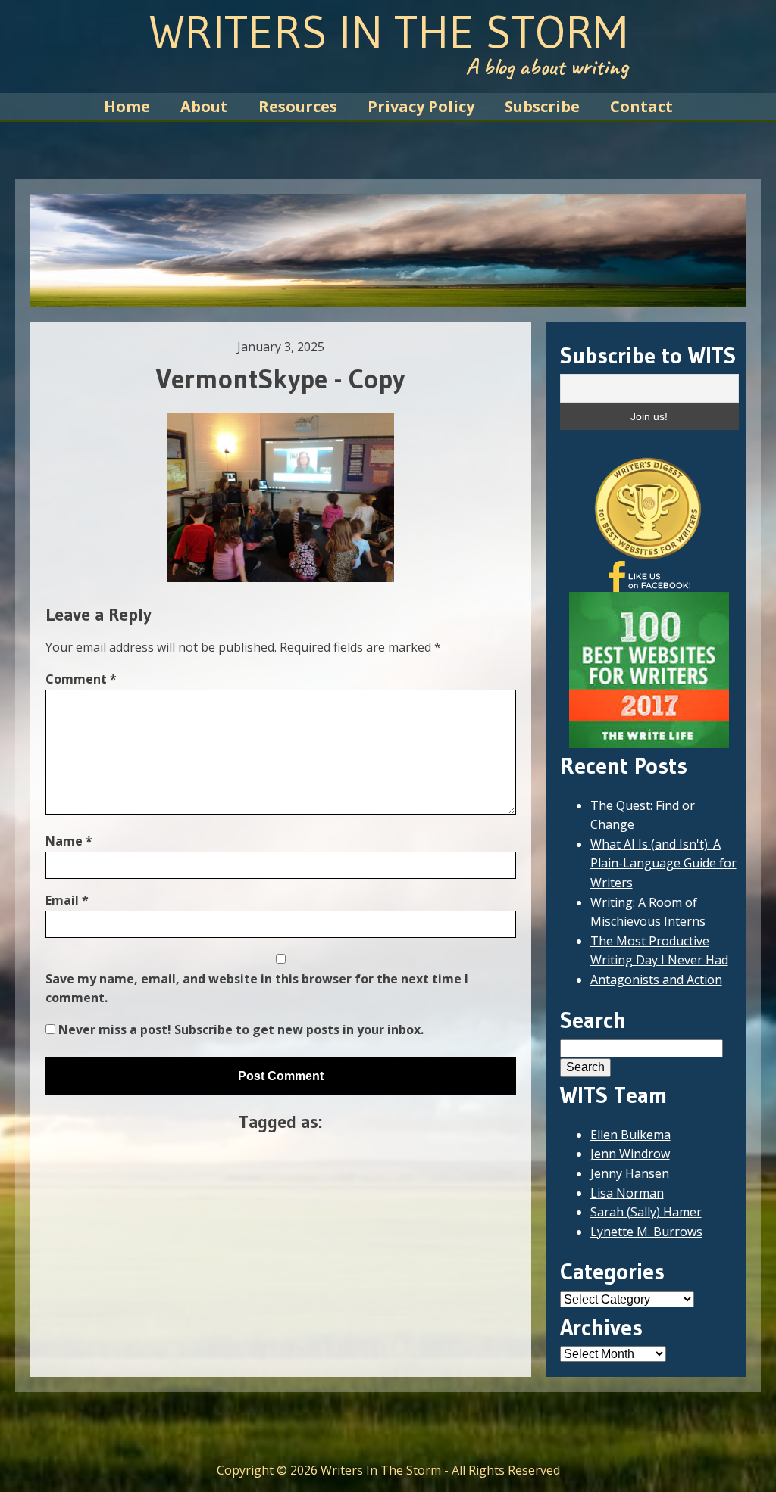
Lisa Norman (627, 1193)
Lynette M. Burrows (646, 1231)
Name (68, 841)
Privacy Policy (421, 106)
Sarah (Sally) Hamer (646, 1212)
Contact (641, 106)
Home (127, 106)
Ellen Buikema (630, 1134)
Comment (81, 679)
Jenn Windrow (630, 1153)
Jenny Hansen (629, 1173)
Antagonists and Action (656, 979)
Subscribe (542, 106)
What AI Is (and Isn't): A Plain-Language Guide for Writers (663, 863)
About (204, 106)
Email (67, 900)
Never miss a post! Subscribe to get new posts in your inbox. (239, 1029)
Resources (297, 106)
